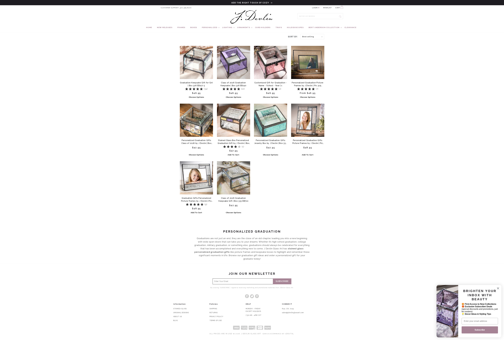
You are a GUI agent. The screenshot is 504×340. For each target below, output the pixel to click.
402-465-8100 (185, 8)
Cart (337, 8)
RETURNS (213, 313)
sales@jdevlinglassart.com (293, 313)
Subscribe (282, 281)
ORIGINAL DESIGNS (181, 313)
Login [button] (315, 8)
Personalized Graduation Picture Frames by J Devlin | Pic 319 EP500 (307, 84)
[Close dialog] (498, 288)
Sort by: (293, 37)
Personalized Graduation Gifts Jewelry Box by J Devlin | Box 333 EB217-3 (270, 141)
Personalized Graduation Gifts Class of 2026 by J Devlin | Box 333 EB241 (196, 141)
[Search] (340, 16)
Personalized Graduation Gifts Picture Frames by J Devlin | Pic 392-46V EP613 (307, 141)
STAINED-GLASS (180, 309)
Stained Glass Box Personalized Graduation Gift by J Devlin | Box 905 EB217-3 (233, 141)
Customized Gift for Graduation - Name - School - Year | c (270, 84)
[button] (209, 27)
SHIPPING (213, 309)
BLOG (175, 320)
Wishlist (327, 8)
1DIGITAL (289, 334)
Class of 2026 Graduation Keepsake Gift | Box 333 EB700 (233, 199)
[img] (194, 89)
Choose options (196, 97)
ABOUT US (177, 316)
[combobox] (320, 16)
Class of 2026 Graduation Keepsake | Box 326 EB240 (233, 84)
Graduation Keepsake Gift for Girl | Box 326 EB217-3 (196, 84)
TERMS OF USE (215, 320)
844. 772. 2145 (288, 309)
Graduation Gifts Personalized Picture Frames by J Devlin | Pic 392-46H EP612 (196, 199)
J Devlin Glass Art (251, 334)
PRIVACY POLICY (216, 316)
